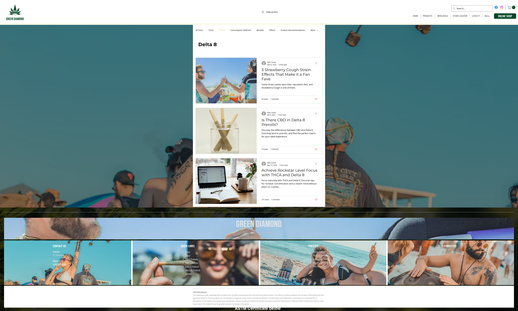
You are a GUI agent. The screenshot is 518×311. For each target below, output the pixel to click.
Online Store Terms (321, 259)
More (313, 30)
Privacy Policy (318, 252)
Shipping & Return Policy (323, 262)
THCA (211, 30)
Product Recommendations (293, 30)
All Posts (199, 30)
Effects (272, 30)
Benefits (260, 30)
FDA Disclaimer (319, 266)
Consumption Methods (241, 30)
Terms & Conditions (321, 255)
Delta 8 (222, 30)
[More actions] (317, 63)
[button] (512, 7)
